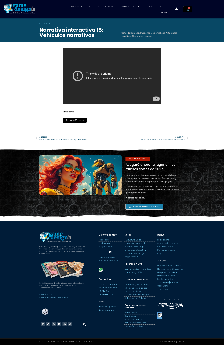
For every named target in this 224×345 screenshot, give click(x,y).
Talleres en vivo (133, 263)
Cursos (76, 6)
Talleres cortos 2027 (136, 279)
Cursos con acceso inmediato (135, 306)
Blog (164, 6)
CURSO (44, 23)
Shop (164, 12)
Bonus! (150, 6)
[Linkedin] (59, 324)
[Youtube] (64, 324)
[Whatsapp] (54, 324)
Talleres (94, 6)
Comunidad (128, 6)
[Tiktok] (70, 324)
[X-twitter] (43, 324)
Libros (110, 6)
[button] (137, 159)
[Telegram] (48, 324)
